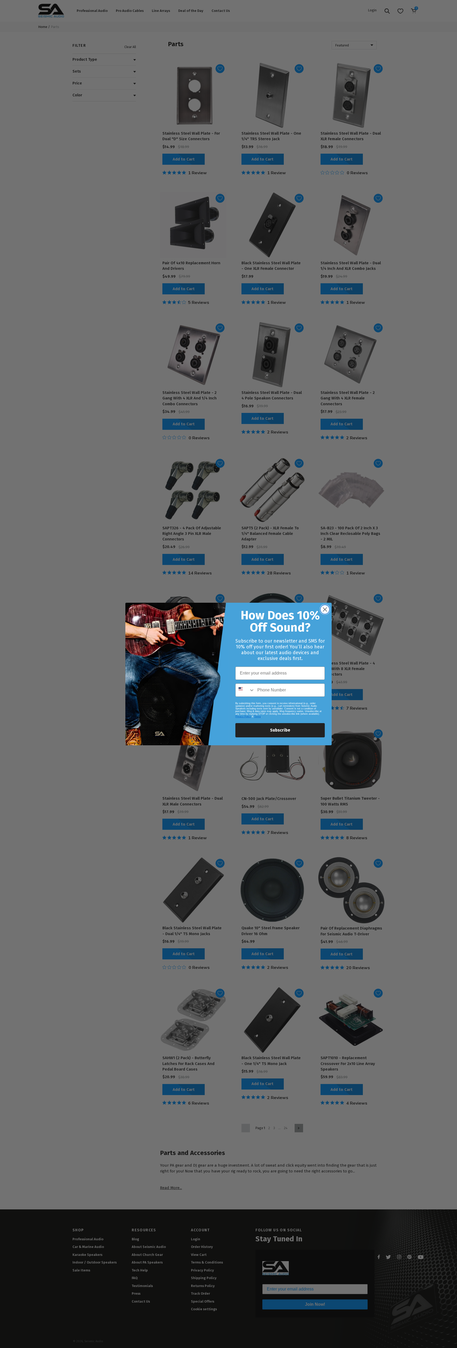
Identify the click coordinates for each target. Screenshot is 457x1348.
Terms (257, 716)
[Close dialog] (325, 609)
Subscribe (280, 730)
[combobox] (245, 690)
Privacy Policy (243, 716)
